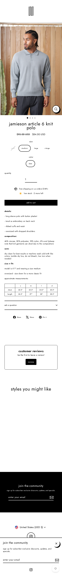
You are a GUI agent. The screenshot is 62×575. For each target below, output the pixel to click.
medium (25, 148)
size (31, 141)
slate (30, 163)
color (31, 157)
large (36, 148)
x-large (47, 148)
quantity (8, 173)
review (31, 361)
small (13, 148)
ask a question (11, 305)
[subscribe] (56, 560)
